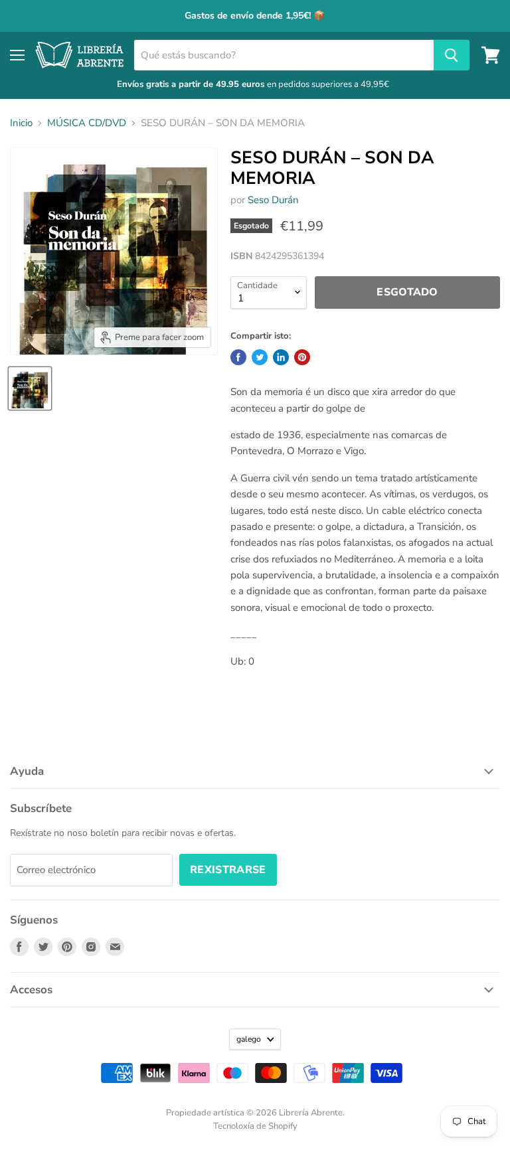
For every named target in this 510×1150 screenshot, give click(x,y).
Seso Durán (273, 199)
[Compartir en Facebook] (238, 357)
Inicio (21, 123)
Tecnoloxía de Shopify (255, 1126)
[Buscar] (451, 55)
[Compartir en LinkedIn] (281, 357)
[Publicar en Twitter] (260, 357)
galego (248, 1039)
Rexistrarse (228, 869)
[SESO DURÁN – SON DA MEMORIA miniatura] (30, 388)
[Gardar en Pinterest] (302, 357)
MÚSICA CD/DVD (86, 123)
